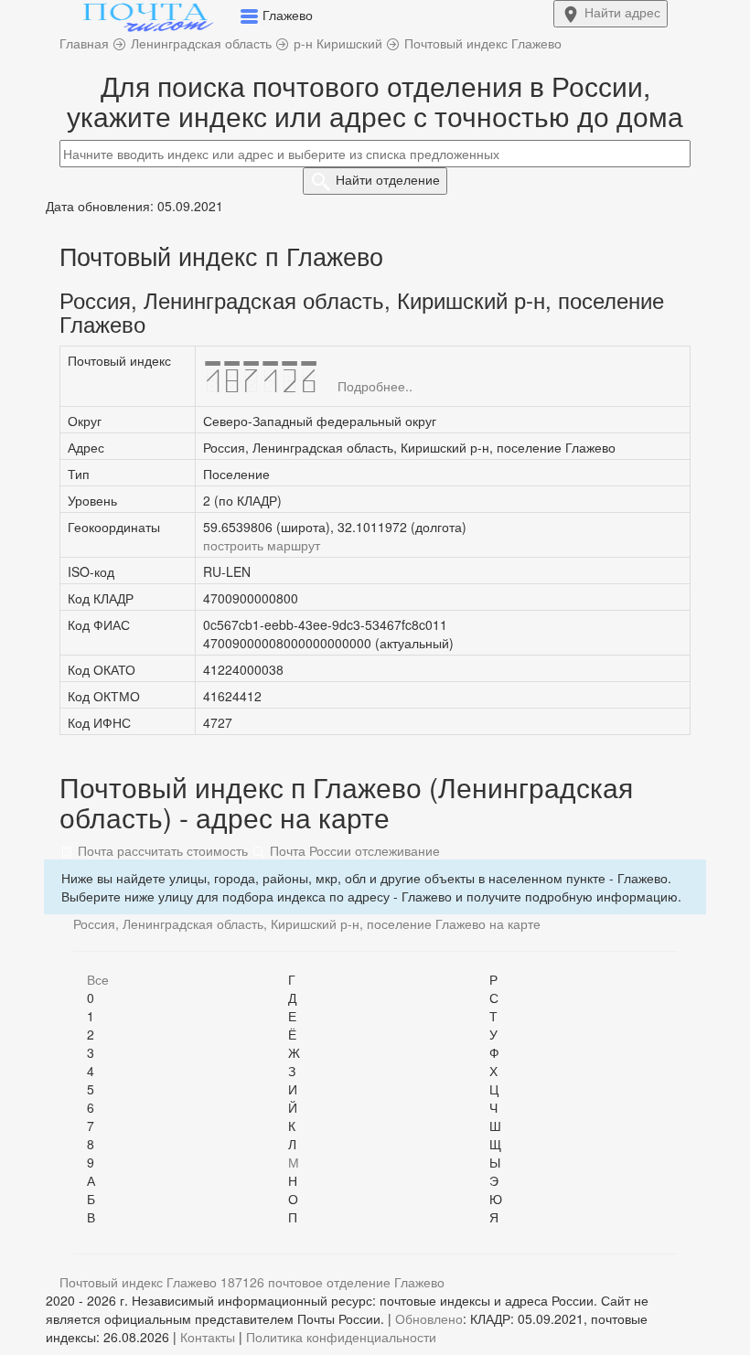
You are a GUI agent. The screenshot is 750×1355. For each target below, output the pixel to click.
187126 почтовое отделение (305, 1282)
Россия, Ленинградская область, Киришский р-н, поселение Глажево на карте (307, 923)
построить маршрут (261, 545)
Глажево (419, 1282)
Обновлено (429, 1318)
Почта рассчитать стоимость (161, 850)
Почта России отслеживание (353, 850)
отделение (388, 179)
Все (98, 979)
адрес (622, 12)
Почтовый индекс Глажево (138, 1282)
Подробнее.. (375, 386)
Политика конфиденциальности (341, 1337)
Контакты (207, 1337)
